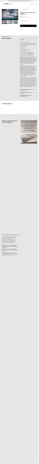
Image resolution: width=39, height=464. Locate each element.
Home (20, 9)
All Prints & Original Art (25, 9)
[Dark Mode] (29, 4)
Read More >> (31, 74)
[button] (2, 4)
